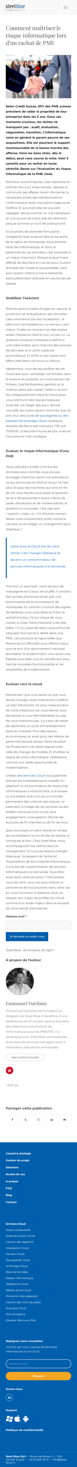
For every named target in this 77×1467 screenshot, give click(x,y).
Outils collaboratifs (18, 1230)
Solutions (12, 1167)
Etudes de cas (15, 1174)
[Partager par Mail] (64, 1119)
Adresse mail (16, 916)
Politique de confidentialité (24, 1430)
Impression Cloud (17, 1248)
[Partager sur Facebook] (12, 1119)
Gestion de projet (18, 1160)
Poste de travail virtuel (20, 1236)
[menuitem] (65, 7)
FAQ (9, 1188)
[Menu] (65, 7)
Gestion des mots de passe (23, 1302)
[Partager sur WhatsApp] (38, 1119)
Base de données (17, 1272)
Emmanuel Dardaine (26, 1003)
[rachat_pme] (38, 76)
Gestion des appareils (20, 1242)
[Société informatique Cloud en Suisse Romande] (32, 7)
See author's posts (25, 1057)
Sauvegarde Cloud (18, 1260)
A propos (12, 1181)
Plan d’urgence (15, 1314)
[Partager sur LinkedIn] (51, 1119)
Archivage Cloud (16, 1266)
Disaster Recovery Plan (21, 1320)
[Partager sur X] (25, 1119)
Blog (9, 1195)
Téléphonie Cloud (17, 1284)
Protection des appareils (22, 1296)
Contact (11, 1202)
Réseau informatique (19, 1278)
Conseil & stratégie (18, 1153)
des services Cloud (31, 775)
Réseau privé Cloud (18, 1290)
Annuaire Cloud (16, 1308)
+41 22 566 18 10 (38, 1459)
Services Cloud (16, 1224)
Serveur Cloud (15, 1254)
